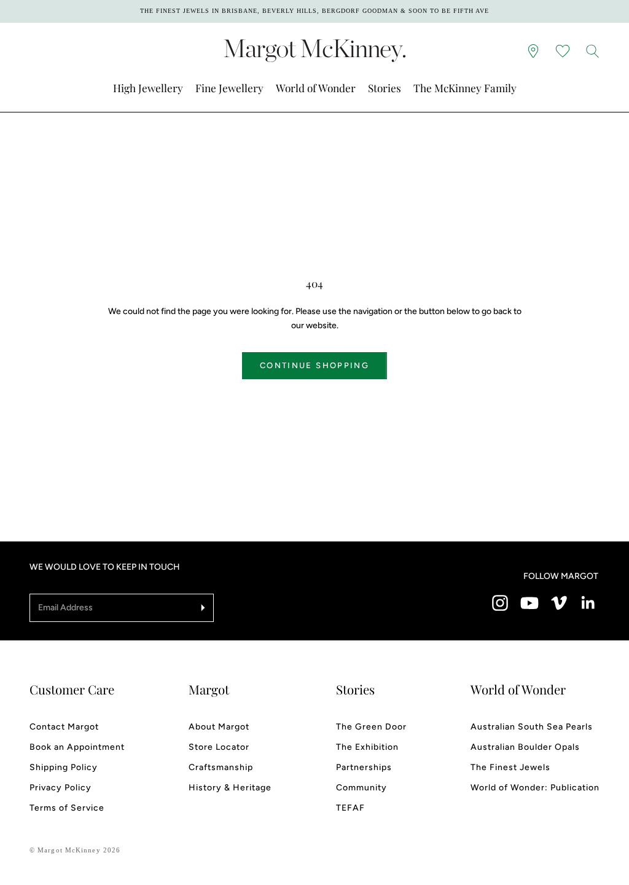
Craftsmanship (221, 767)
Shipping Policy (63, 767)
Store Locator (219, 747)
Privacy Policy (60, 787)
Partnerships (364, 767)
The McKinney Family (465, 88)
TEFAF (350, 808)
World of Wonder (316, 88)
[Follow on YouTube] (529, 603)
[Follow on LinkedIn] (588, 603)
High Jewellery (148, 88)
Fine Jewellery (229, 88)
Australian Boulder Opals (525, 747)
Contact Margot (64, 727)
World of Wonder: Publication (535, 787)
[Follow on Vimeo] (559, 603)
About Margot (219, 727)
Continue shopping (314, 365)
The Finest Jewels (510, 767)
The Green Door (371, 727)
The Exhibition (367, 747)
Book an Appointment (77, 747)
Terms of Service (66, 808)
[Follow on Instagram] (500, 603)
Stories (384, 88)
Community (361, 787)
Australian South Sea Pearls (532, 727)
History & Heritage (230, 787)
